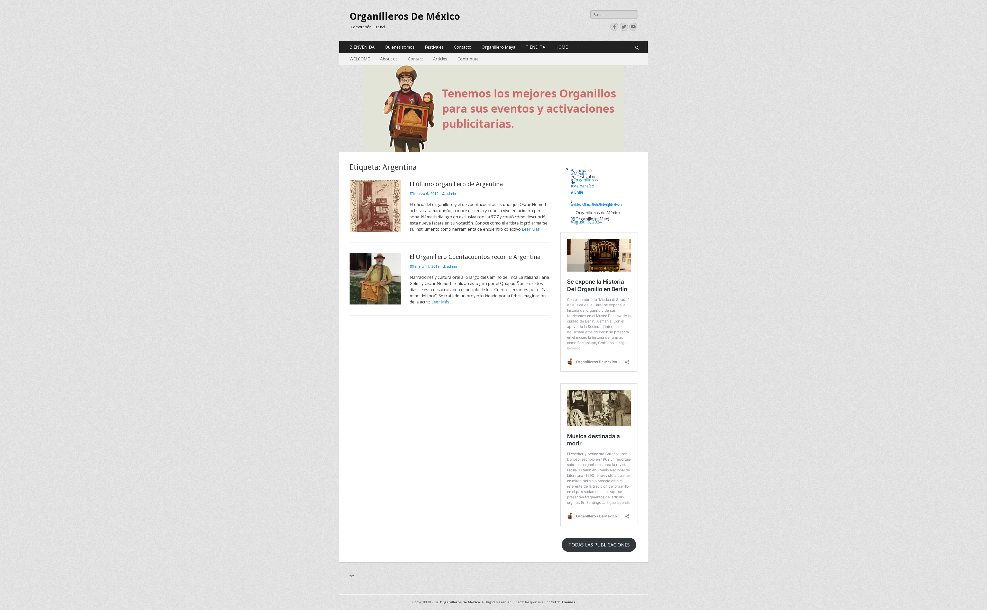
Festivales (434, 47)
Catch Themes (563, 602)
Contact (415, 59)
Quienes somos (400, 47)
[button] (375, 206)
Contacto (462, 47)
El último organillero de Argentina (456, 184)
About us (389, 59)
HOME (561, 47)
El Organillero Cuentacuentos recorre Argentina (475, 257)
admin (451, 193)
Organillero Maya (498, 47)
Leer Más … (533, 229)
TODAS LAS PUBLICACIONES (599, 545)
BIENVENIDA (362, 47)
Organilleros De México (405, 16)
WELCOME (360, 59)
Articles (440, 59)
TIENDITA (535, 47)
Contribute (468, 59)
